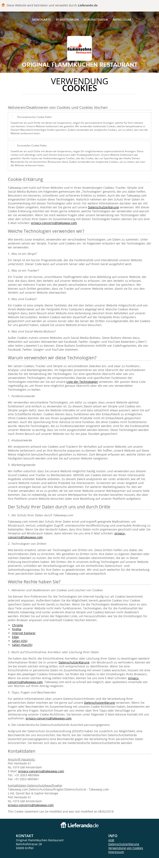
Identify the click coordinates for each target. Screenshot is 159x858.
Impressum (122, 19)
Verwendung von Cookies (125, 848)
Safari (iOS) (19, 641)
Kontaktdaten (96, 19)
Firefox (16, 629)
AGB (111, 840)
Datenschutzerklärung (103, 207)
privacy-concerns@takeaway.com (54, 223)
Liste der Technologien (82, 382)
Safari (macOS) (22, 645)
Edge (15, 637)
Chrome (17, 625)
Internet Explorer (24, 633)
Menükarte (41, 19)
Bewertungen (67, 19)
